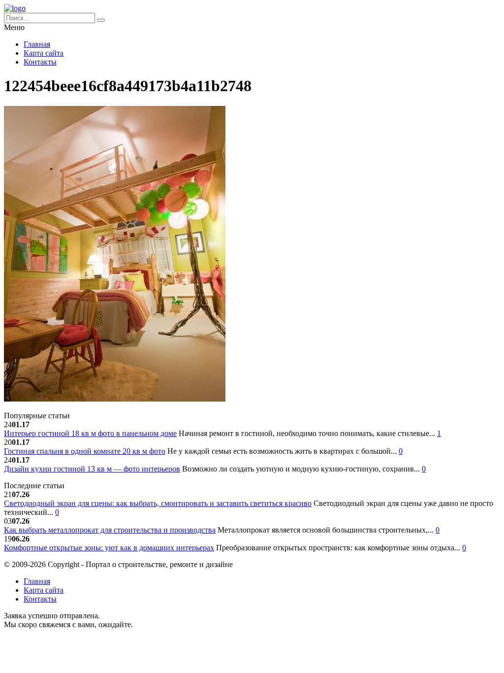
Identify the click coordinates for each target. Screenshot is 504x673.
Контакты (40, 62)
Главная (37, 44)
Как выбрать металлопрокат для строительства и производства (110, 530)
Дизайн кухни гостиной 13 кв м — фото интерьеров (92, 469)
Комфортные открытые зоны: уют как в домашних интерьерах (109, 547)
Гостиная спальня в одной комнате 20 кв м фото (84, 451)
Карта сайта (43, 53)
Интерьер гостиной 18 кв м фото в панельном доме (90, 433)
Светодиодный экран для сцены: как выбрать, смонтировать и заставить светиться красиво (158, 503)
